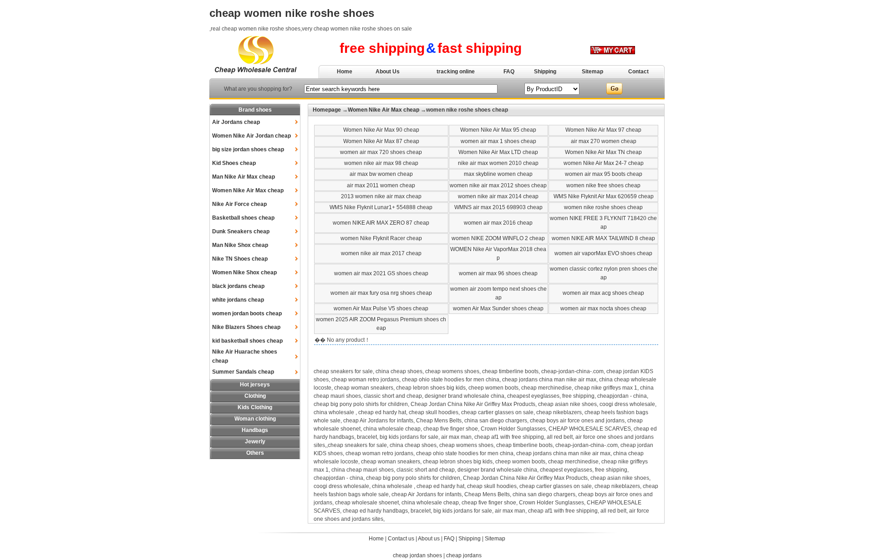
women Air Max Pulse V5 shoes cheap (381, 308)
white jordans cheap (238, 300)
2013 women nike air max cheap (381, 196)
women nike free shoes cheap (603, 185)
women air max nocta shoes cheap (603, 308)
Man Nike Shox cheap (240, 245)
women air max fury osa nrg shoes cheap (381, 293)
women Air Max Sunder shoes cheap (498, 308)
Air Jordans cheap (236, 122)
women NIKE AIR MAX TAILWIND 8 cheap (603, 238)
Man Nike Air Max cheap (243, 177)
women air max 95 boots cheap (603, 174)
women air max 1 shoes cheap (498, 141)
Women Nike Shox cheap (244, 272)
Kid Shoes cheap (234, 163)
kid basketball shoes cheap (247, 341)
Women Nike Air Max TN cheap (603, 152)
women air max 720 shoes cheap (381, 152)
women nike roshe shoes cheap (603, 207)
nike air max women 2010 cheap (498, 163)
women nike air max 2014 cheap (498, 196)
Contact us (401, 538)
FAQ (508, 71)
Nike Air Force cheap (239, 204)
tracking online (456, 71)
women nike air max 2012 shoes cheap (498, 185)
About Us (388, 71)
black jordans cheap (238, 286)
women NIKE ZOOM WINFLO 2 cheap (498, 238)
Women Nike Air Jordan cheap (251, 136)
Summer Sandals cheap (243, 372)
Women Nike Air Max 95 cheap (498, 130)
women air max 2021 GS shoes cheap (381, 273)
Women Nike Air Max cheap (248, 190)
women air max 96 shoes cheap (498, 273)
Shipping (545, 71)
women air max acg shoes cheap (603, 293)
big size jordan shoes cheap (248, 149)
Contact (638, 71)
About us (429, 538)
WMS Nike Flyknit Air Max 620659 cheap (604, 196)
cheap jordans (464, 555)
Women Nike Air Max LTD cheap (498, 152)
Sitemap (592, 71)
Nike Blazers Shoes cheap (246, 327)
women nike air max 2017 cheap (381, 253)
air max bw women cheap (381, 174)
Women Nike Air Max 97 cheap (603, 130)
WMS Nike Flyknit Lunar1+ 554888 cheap (381, 207)
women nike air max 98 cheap (381, 163)
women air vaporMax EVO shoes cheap (603, 253)
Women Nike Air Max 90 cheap (381, 130)
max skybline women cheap (498, 174)
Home (344, 71)
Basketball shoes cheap (243, 218)
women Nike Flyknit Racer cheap (381, 238)
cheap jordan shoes (417, 555)
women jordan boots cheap (247, 313)
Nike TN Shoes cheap (240, 259)
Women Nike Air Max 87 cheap (381, 141)
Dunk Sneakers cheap (240, 231)
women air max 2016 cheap (498, 223)
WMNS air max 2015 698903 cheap (498, 207)
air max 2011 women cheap (381, 185)
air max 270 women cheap (603, 141)
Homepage (327, 110)
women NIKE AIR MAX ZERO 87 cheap (381, 223)
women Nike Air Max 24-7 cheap (604, 163)
